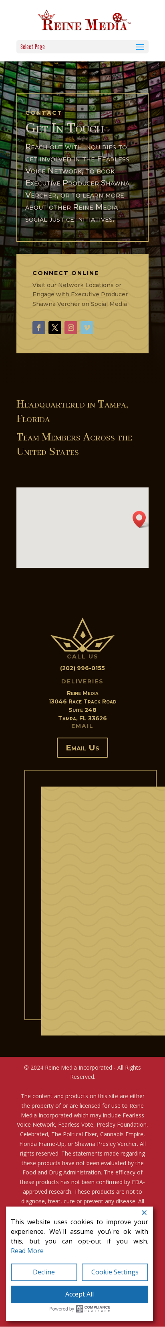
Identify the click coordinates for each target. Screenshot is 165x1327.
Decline (44, 1272)
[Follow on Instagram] (70, 327)
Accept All (79, 1294)
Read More (27, 1250)
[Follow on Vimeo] (86, 327)
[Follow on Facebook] (38, 327)
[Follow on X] (54, 327)
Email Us (82, 747)
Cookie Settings (115, 1272)
